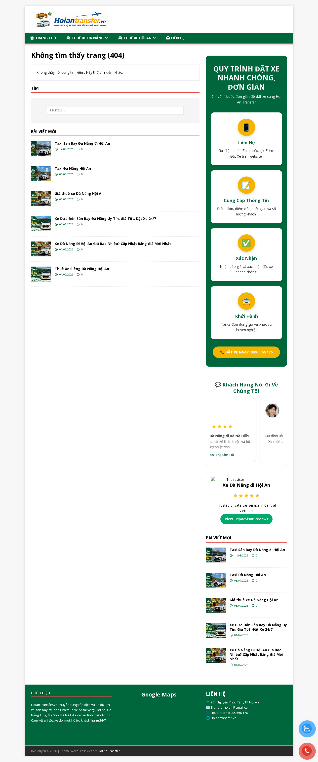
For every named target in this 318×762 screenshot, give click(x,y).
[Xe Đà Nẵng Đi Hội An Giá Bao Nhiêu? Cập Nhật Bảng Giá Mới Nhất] (41, 249)
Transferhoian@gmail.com (230, 707)
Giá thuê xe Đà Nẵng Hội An (79, 193)
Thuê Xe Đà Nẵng (87, 37)
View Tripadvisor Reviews (246, 519)
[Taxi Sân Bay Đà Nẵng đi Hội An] (41, 148)
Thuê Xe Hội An (137, 37)
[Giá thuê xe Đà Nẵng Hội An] (41, 198)
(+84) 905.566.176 (235, 712)
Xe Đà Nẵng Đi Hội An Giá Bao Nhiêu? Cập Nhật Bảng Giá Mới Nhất (113, 243)
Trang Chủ (45, 37)
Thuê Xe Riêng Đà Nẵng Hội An (82, 268)
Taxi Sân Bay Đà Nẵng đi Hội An (82, 143)
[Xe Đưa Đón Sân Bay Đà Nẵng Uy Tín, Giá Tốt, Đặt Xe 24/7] (41, 223)
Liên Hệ (177, 37)
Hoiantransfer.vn (224, 718)
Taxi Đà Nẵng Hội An (73, 168)
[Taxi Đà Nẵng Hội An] (41, 173)
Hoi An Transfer (109, 751)
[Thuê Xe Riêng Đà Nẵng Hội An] (41, 274)
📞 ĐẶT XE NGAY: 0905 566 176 (246, 352)
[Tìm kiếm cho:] (115, 110)
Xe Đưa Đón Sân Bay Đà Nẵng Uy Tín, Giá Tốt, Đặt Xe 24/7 (105, 218)
